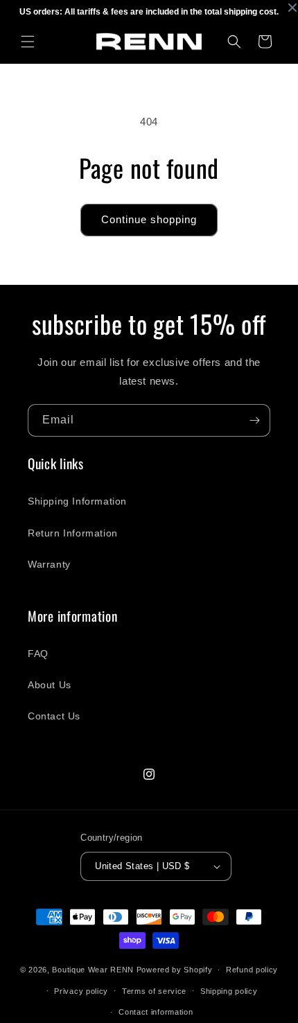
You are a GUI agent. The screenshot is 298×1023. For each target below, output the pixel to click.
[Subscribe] (254, 420)
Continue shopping (149, 219)
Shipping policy (229, 991)
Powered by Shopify (175, 969)
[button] (27, 41)
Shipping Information (77, 501)
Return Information (73, 533)
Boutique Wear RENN (93, 969)
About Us (49, 684)
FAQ (38, 653)
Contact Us (54, 716)
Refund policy (252, 969)
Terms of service (154, 991)
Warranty (49, 564)
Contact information (156, 1012)
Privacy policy (81, 991)
